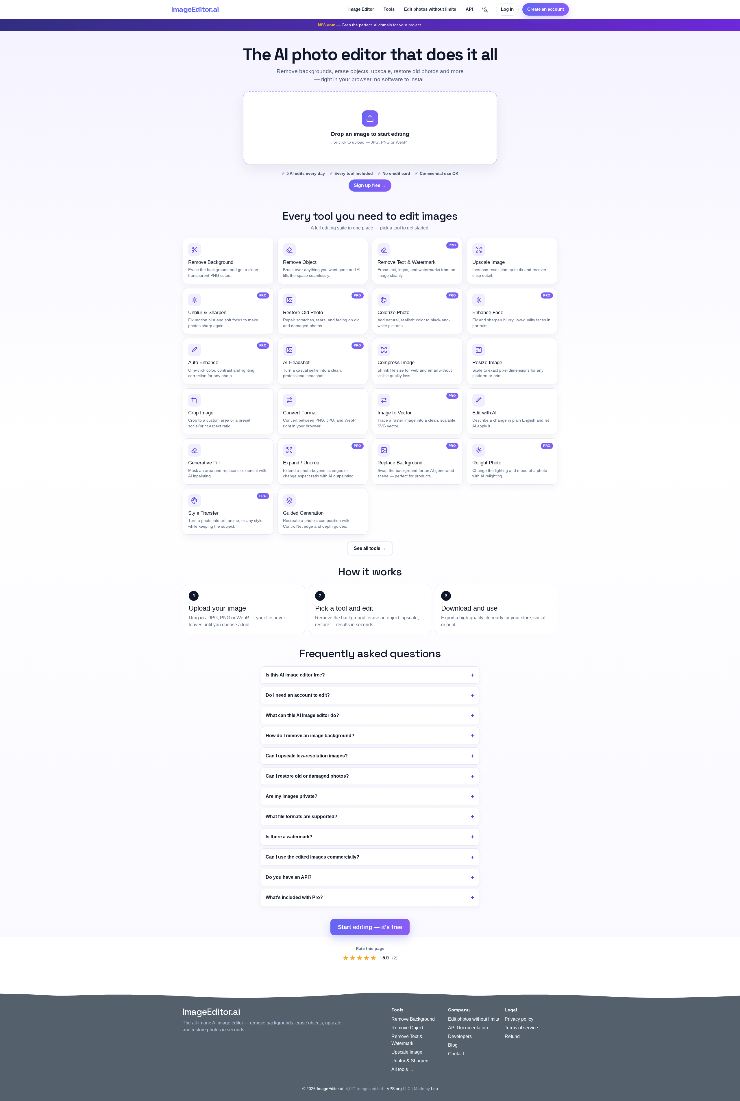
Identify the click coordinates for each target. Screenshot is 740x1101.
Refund (512, 1036)
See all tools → (370, 548)
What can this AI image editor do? (302, 715)
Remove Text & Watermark (407, 1040)
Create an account (545, 9)
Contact (456, 1053)
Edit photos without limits (430, 9)
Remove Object (407, 1027)
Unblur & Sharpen (409, 1060)
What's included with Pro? (294, 897)
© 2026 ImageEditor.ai (322, 1088)
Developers (460, 1036)
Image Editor (361, 9)
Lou (434, 1088)
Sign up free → (370, 185)
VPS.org (394, 1088)
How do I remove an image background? (310, 735)
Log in (507, 9)
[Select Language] (485, 9)
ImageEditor (195, 9)
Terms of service (521, 1027)
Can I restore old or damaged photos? (307, 776)
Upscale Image (406, 1052)
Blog (453, 1045)
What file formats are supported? (301, 816)
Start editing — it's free (370, 927)
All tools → (402, 1069)
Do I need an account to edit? (298, 695)
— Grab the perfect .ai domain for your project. (370, 25)
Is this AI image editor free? (295, 674)
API (469, 9)
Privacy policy (519, 1019)
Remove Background (413, 1019)
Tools (389, 9)
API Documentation (468, 1027)
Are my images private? (291, 796)
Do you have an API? (289, 877)
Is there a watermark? (289, 836)
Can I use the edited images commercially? (312, 857)
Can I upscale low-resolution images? (307, 755)
